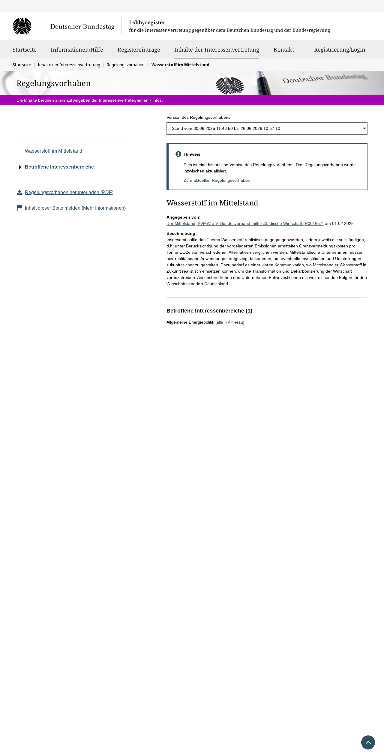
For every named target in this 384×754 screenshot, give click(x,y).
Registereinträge (139, 49)
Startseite (25, 49)
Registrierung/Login (339, 49)
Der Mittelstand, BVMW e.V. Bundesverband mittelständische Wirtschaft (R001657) (245, 223)
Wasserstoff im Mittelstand (53, 151)
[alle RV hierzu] (229, 322)
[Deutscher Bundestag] (67, 26)
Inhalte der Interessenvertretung (216, 49)
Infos (157, 100)
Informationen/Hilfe (77, 49)
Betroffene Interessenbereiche (59, 166)
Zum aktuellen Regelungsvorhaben (217, 180)
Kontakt (284, 49)
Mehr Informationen (103, 208)
